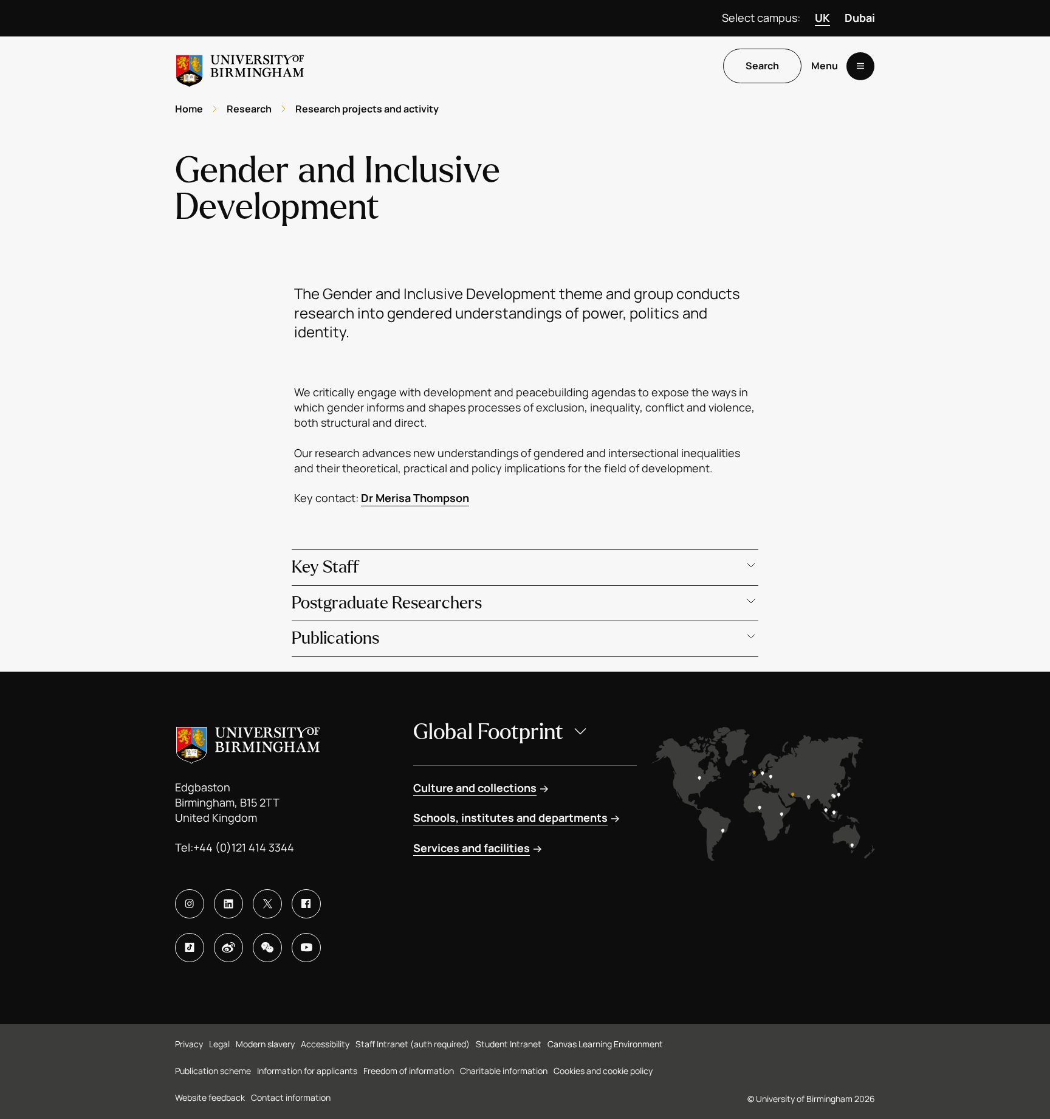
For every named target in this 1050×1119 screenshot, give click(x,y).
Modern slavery (265, 1044)
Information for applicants (307, 1070)
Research (249, 108)
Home (189, 108)
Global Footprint (488, 732)
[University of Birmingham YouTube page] (306, 947)
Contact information (291, 1097)
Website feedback (210, 1097)
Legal (219, 1044)
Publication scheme (213, 1070)
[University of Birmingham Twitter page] (267, 903)
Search (762, 66)
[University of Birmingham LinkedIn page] (228, 903)
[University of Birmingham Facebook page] (306, 903)
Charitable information (503, 1070)
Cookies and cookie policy (603, 1070)
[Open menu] (860, 66)
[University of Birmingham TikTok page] (189, 947)
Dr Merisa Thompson (415, 498)
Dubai (860, 17)
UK (822, 17)
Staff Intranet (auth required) (412, 1044)
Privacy (189, 1044)
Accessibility (325, 1044)
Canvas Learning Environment (605, 1044)
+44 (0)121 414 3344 (243, 847)
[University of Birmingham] (240, 66)
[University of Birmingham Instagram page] (189, 903)
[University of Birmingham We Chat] (267, 947)
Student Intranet (508, 1044)
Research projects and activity (367, 108)
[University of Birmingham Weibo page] (228, 947)
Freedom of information (408, 1070)
